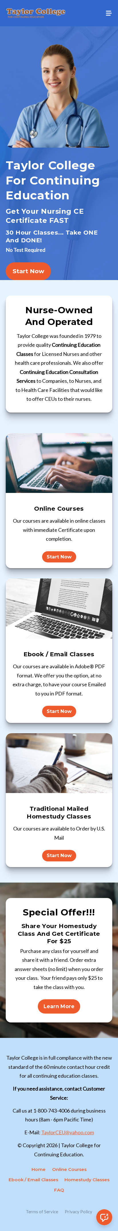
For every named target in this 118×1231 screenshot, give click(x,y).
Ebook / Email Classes (33, 1179)
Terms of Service (42, 1211)
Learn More (59, 1006)
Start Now (28, 271)
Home (39, 1169)
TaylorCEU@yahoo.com (67, 1132)
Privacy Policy (78, 1211)
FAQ (59, 1190)
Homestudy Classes (86, 1179)
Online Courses (69, 1169)
